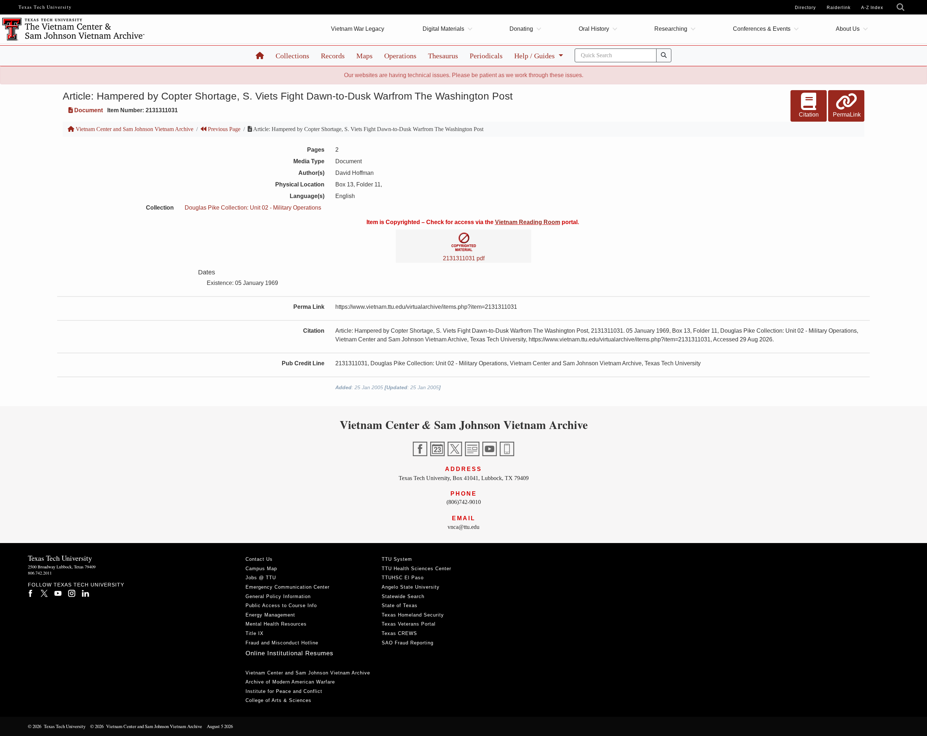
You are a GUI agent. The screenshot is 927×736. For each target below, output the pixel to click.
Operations (400, 56)
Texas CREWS (399, 633)
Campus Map (261, 568)
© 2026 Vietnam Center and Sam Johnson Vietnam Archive (146, 726)
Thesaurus (443, 56)
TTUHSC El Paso (403, 577)
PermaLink (847, 115)
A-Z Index (872, 7)
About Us (848, 29)
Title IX (255, 633)
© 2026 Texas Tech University (56, 726)
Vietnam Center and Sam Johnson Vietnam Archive (133, 129)
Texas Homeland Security (413, 615)
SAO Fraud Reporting (407, 642)
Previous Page (223, 129)
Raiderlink (839, 7)
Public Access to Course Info (281, 605)
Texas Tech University (45, 7)
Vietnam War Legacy (357, 29)
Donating (521, 29)
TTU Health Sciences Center (416, 568)
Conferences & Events (761, 29)
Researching (670, 29)
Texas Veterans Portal (409, 624)
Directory (805, 7)
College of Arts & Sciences (278, 700)
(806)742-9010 (463, 502)
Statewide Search (403, 596)
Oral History (594, 29)
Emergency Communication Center (288, 587)
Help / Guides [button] (535, 56)
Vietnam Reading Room (527, 222)
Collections (292, 56)
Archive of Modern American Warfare (290, 682)
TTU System (397, 559)
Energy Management (270, 615)
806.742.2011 (40, 573)
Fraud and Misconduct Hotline (282, 642)
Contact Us (259, 559)
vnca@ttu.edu (463, 527)
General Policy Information (278, 596)
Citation (809, 115)
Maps (364, 56)
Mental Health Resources (276, 624)
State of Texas (400, 605)
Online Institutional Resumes (290, 653)
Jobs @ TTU (261, 577)
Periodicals (486, 56)
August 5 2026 (220, 726)
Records (333, 56)
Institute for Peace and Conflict (284, 691)
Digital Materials (443, 29)
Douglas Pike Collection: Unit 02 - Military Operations (253, 208)
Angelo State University (411, 587)
